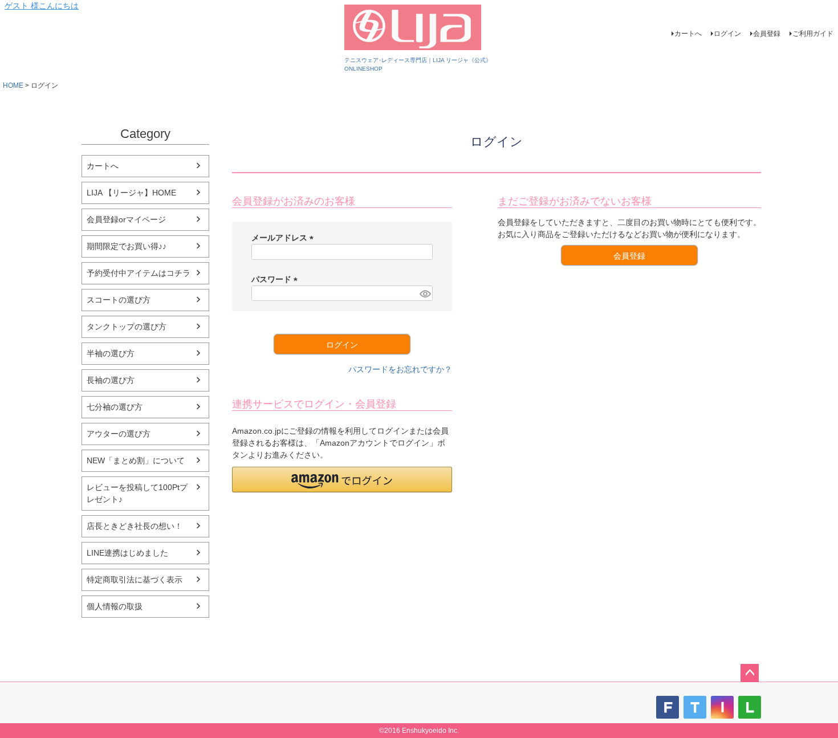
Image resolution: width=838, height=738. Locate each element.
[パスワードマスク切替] (424, 293)
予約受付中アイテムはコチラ (138, 273)
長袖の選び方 (111, 380)
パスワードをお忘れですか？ (400, 369)
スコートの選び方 (118, 299)
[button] (342, 479)
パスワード (276, 279)
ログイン (727, 34)
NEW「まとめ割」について (136, 460)
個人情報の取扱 (115, 606)
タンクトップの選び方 (126, 326)
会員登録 (766, 34)
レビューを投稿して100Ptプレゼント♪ (137, 493)
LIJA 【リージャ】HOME (131, 192)
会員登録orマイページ (126, 219)
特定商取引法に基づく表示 (134, 579)
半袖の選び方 (111, 353)
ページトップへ (750, 673)
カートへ (688, 34)
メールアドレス (284, 237)
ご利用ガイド (812, 34)
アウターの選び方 (118, 433)
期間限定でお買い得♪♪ (126, 246)
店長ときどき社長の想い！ (134, 526)
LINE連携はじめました (127, 552)
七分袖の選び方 (115, 406)
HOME (13, 85)
